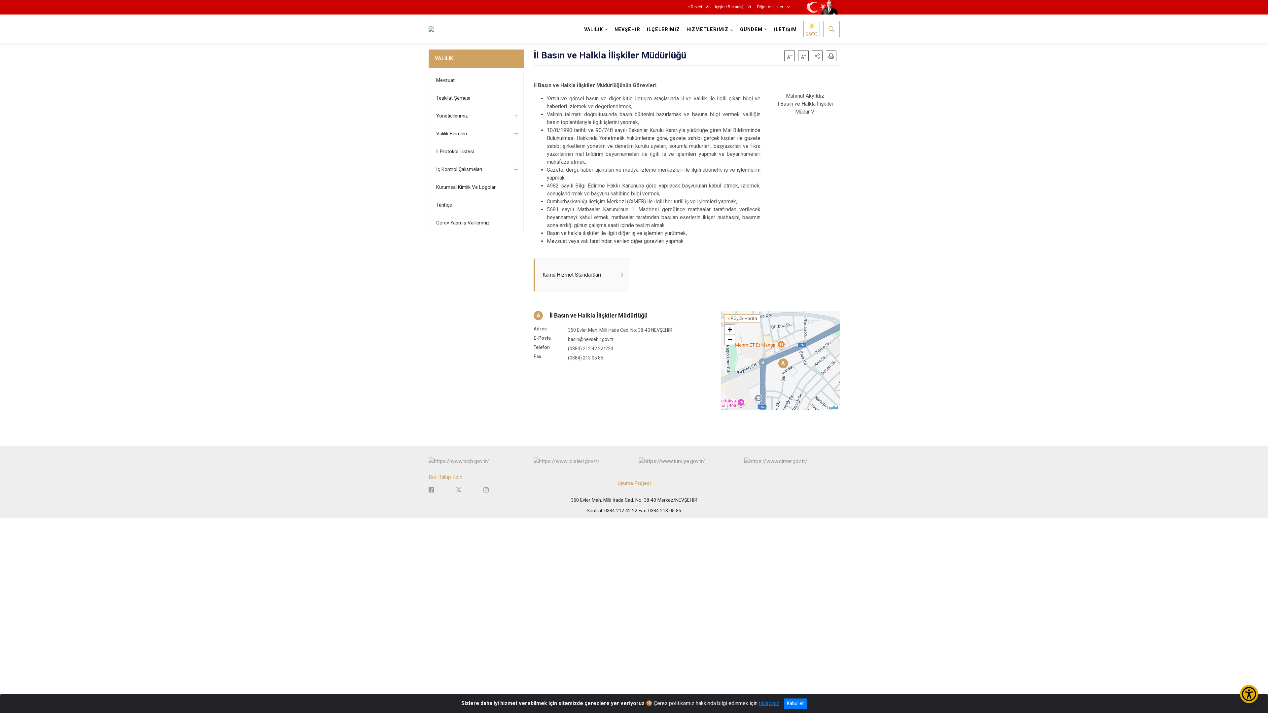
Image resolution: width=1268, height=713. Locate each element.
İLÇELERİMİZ (663, 29)
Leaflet (832, 407)
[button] (817, 56)
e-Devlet (694, 7)
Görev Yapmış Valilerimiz (463, 223)
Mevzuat (445, 80)
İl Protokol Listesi (455, 151)
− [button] (730, 339)
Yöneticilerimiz (452, 116)
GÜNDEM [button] (751, 29)
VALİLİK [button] (593, 29)
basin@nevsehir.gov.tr (591, 339)
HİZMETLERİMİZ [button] (707, 29)
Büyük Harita (744, 318)
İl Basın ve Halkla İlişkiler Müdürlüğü (598, 315)
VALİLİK (444, 58)
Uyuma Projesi (634, 483)
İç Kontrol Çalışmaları (459, 169)
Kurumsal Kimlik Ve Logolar (466, 187)
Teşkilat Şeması (453, 98)
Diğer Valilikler (770, 7)
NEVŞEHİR (627, 29)
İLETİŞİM (785, 29)
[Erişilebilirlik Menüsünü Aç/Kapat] (1249, 694)
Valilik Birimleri (451, 134)
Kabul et (795, 703)
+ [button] (730, 329)
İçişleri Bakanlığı (730, 7)
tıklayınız (769, 703)
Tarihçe (444, 205)
